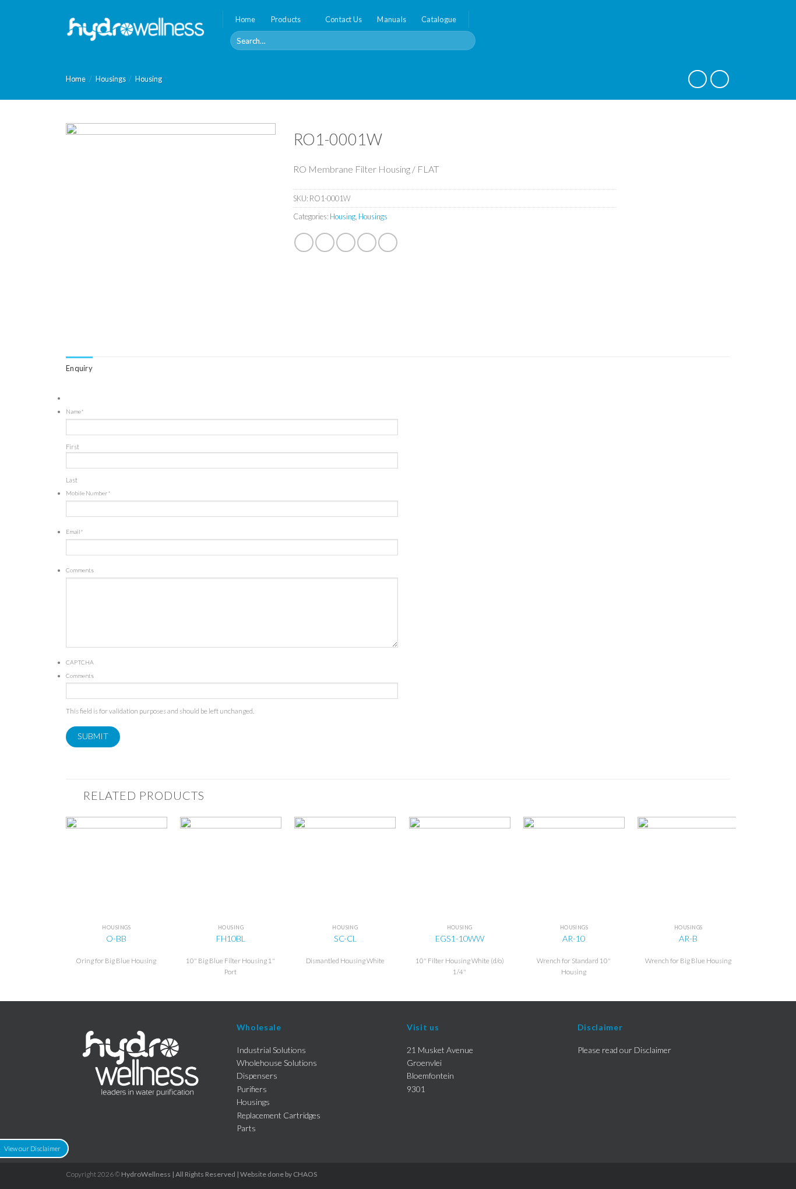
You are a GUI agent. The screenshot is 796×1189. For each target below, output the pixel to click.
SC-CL (345, 938)
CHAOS (305, 1174)
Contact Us (343, 19)
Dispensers (257, 1075)
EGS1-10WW (459, 938)
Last (72, 480)
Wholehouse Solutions (277, 1063)
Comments (80, 569)
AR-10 (573, 938)
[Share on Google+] (387, 242)
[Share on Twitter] (324, 242)
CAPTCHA (80, 662)
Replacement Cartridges (278, 1115)
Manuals (391, 19)
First (72, 446)
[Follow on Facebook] (722, 29)
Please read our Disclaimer (624, 1050)
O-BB (116, 938)
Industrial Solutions (271, 1050)
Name (75, 411)
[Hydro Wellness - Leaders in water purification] (135, 29)
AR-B (688, 938)
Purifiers (252, 1089)
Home (245, 19)
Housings (111, 78)
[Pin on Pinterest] (366, 242)
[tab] (79, 368)
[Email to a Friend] (345, 242)
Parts (246, 1128)
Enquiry (79, 368)
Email (74, 531)
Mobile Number (88, 492)
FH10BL (230, 938)
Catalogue (438, 19)
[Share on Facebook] (304, 242)
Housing (148, 78)
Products (286, 19)
